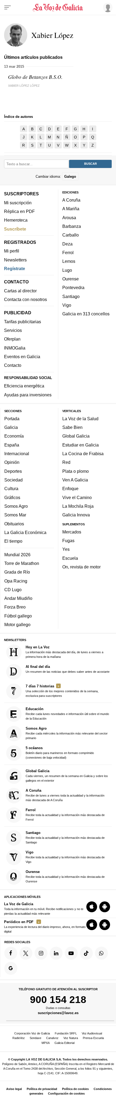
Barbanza (71, 226)
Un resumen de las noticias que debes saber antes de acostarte (68, 669)
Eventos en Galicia (22, 356)
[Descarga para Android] (104, 906)
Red (66, 462)
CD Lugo (13, 589)
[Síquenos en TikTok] (86, 953)
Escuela (70, 557)
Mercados (71, 531)
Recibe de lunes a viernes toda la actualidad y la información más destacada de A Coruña (65, 794)
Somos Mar (15, 514)
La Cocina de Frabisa (83, 453)
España (11, 444)
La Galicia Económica (25, 532)
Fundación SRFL (66, 1033)
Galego (70, 176)
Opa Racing (15, 580)
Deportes (13, 470)
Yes (66, 549)
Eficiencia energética (24, 385)
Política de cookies (75, 1089)
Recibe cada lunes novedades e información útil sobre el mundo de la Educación (67, 713)
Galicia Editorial (64, 1042)
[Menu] (7, 7)
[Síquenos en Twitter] (25, 953)
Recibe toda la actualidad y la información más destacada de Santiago (65, 837)
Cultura (11, 488)
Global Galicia (76, 435)
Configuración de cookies (66, 1093)
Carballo (70, 234)
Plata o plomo (75, 470)
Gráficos (12, 497)
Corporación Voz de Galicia (32, 1033)
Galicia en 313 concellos (86, 313)
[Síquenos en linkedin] (56, 953)
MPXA (46, 1042)
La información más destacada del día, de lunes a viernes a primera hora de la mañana (64, 651)
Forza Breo (15, 606)
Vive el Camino (77, 497)
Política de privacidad (42, 1089)
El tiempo (13, 541)
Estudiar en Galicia (80, 444)
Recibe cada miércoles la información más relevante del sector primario (67, 733)
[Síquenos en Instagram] (41, 953)
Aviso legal (14, 1089)
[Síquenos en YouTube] (71, 953)
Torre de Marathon (21, 563)
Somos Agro (16, 506)
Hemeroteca (16, 220)
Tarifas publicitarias (22, 321)
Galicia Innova (76, 514)
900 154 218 (58, 999)
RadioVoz (18, 1038)
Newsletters (15, 259)
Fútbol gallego (18, 615)
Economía (14, 435)
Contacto (12, 365)
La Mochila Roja (78, 506)
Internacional (16, 453)
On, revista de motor (81, 566)
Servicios (13, 330)
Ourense (70, 278)
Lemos (68, 261)
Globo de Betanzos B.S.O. (35, 76)
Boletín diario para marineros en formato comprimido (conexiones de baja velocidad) (60, 752)
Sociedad (13, 479)
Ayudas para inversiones (28, 394)
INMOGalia (14, 347)
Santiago (71, 296)
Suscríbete (15, 228)
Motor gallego (17, 624)
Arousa (69, 217)
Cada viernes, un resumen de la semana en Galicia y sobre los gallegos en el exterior (67, 775)
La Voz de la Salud (80, 418)
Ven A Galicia (75, 479)
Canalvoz (52, 1038)
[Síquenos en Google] (10, 968)
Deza (67, 243)
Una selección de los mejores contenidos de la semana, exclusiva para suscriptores (62, 690)
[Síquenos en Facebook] (10, 953)
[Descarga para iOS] (91, 906)
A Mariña (70, 208)
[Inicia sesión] (107, 7)
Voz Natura (70, 1038)
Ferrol (68, 252)
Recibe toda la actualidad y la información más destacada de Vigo (65, 856)
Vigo (66, 304)
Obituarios (14, 523)
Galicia (11, 427)
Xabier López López (24, 85)
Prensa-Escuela (93, 1038)
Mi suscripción (18, 202)
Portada (11, 418)
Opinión (11, 462)
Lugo (67, 269)
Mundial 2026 (17, 554)
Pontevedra (73, 287)
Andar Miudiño (18, 598)
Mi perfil (11, 250)
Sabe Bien (72, 427)
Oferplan (12, 339)
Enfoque (70, 488)
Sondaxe (35, 1038)
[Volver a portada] (58, 7)
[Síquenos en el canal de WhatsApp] (101, 953)
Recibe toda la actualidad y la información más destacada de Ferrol (65, 814)
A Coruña (71, 200)
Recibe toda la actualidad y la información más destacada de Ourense (65, 876)
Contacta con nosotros (25, 299)
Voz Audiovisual (92, 1033)
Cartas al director (20, 290)
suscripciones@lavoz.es (58, 1013)
